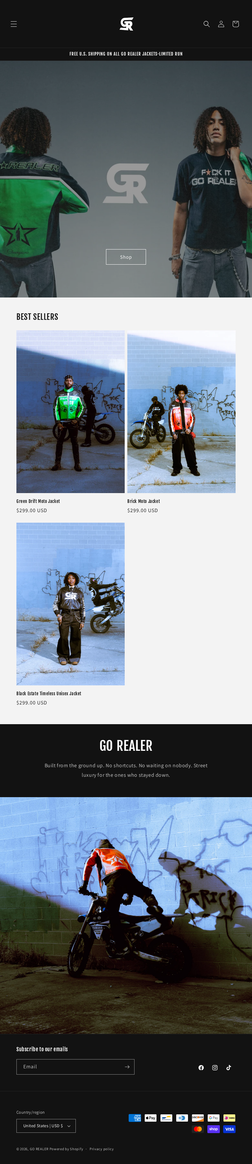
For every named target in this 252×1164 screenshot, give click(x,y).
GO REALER (39, 1149)
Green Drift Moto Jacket (38, 501)
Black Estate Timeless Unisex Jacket (48, 693)
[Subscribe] (127, 1067)
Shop (126, 257)
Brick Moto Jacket (143, 501)
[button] (14, 24)
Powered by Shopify (66, 1149)
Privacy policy (102, 1149)
